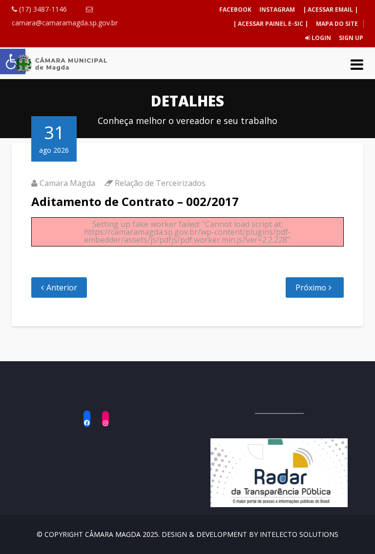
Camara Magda (67, 183)
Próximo (310, 287)
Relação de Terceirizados (160, 183)
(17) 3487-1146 (42, 9)
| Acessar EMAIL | (330, 9)
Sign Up (350, 38)
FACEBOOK (235, 9)
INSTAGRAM (277, 9)
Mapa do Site (337, 24)
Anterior (61, 287)
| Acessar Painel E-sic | (270, 24)
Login (320, 38)
